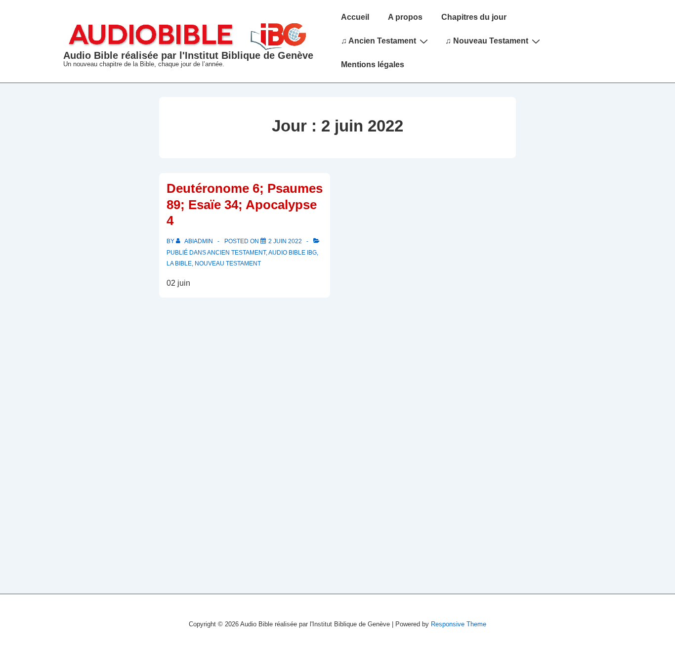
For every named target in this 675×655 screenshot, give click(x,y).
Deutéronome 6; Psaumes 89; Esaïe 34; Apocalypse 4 (245, 204)
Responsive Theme (458, 624)
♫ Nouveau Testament (486, 41)
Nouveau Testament (228, 263)
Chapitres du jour (473, 17)
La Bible (179, 263)
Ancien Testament (236, 252)
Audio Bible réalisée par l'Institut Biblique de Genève (188, 55)
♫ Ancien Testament (378, 41)
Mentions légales (372, 64)
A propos (405, 17)
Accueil (355, 17)
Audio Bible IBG (292, 252)
